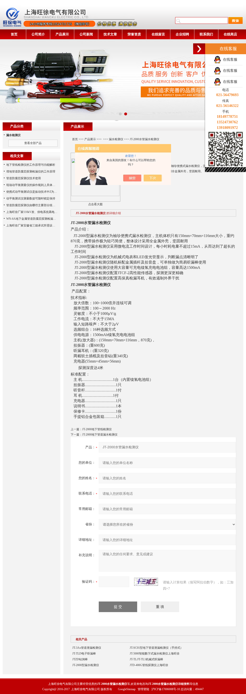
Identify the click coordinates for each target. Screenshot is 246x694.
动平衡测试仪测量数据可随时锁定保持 (30, 198)
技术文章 (110, 34)
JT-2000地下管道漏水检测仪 (99, 434)
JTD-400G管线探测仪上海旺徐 (149, 665)
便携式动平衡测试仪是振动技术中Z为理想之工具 (37, 191)
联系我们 (206, 34)
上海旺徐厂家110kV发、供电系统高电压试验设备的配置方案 (44, 212)
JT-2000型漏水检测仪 (85, 665)
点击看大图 (95, 204)
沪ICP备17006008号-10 (165, 689)
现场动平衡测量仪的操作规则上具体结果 (32, 185)
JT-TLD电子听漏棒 (84, 653)
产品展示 (62, 34)
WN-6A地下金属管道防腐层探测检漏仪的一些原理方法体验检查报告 (49, 218)
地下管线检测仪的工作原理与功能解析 (30, 164)
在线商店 (230, 34)
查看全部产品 (33, 143)
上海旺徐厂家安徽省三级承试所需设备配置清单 (36, 225)
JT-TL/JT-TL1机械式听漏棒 (146, 659)
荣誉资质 (134, 34)
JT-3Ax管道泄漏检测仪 (86, 647)
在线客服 (229, 59)
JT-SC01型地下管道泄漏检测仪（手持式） (156, 647)
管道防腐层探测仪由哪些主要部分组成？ (32, 205)
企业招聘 (182, 34)
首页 (14, 34)
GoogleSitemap (126, 689)
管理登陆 (143, 689)
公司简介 (38, 34)
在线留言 (158, 34)
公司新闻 (86, 34)
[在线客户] (199, 48)
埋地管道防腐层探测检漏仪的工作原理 (30, 171)
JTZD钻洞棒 (80, 659)
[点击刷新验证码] (146, 582)
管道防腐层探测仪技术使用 (23, 178)
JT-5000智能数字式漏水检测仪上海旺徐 (154, 653)
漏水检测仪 (116, 139)
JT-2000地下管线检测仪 (97, 429)
